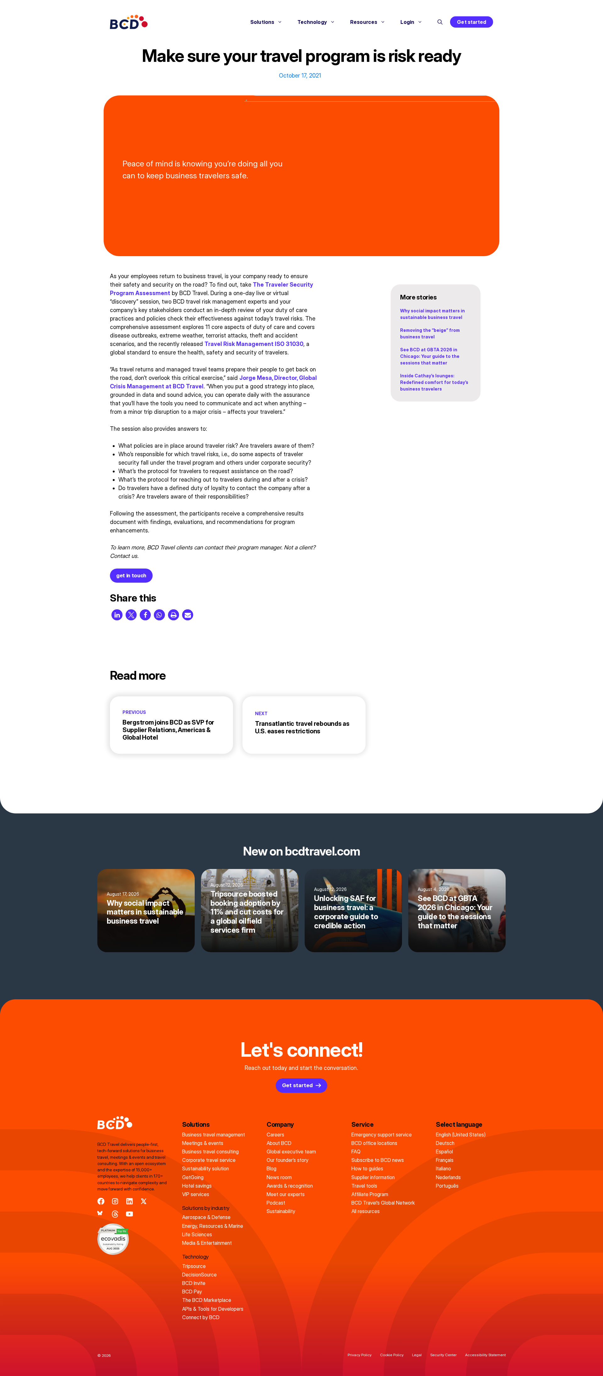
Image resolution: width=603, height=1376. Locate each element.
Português (447, 1186)
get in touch (131, 575)
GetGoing (193, 1177)
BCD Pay (192, 1291)
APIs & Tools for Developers (212, 1309)
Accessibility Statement (485, 1354)
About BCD (279, 1143)
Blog (271, 1168)
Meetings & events (202, 1143)
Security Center (443, 1354)
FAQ (356, 1151)
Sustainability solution (205, 1168)
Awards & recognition (290, 1186)
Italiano (443, 1168)
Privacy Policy (360, 1354)
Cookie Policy (392, 1354)
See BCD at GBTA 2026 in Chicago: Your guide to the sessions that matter (429, 356)
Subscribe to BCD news (377, 1160)
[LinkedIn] (129, 1201)
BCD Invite (193, 1283)
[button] (440, 22)
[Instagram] (115, 1201)
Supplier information (373, 1177)
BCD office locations (374, 1143)
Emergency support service (381, 1134)
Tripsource (194, 1266)
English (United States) (461, 1134)
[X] (143, 1201)
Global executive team (291, 1151)
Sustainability (281, 1211)
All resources (365, 1211)
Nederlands (448, 1177)
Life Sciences (197, 1234)
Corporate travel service (209, 1160)
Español (444, 1151)
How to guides (367, 1168)
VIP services (195, 1194)
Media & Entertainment (207, 1243)
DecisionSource (199, 1274)
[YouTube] (129, 1214)
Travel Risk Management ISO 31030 (253, 344)
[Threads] (115, 1214)
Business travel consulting (210, 1151)
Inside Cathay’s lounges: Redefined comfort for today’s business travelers (434, 382)
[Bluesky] (101, 1214)
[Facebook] (101, 1201)
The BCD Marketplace (206, 1300)
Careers (275, 1134)
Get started (471, 22)
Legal (417, 1354)
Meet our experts (286, 1194)
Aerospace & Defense (206, 1217)
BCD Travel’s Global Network (383, 1203)
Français (445, 1160)
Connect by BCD (201, 1317)
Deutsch (445, 1143)
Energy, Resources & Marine (212, 1226)
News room (279, 1177)
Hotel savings (197, 1186)
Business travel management (213, 1134)
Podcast (276, 1203)
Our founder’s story (287, 1160)
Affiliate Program (369, 1194)
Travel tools (364, 1186)
